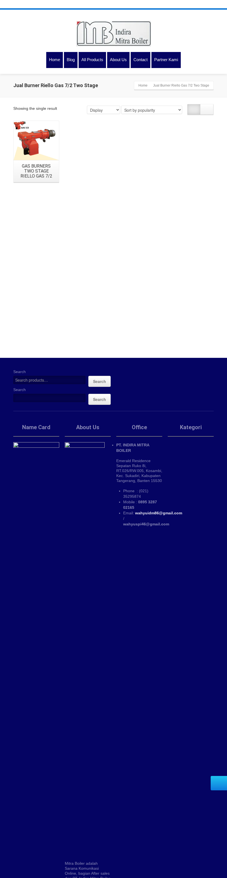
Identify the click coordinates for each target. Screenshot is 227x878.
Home (54, 59)
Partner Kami (166, 59)
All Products (92, 59)
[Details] (36, 140)
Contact (140, 59)
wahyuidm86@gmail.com (158, 513)
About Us (118, 59)
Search (19, 371)
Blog (71, 59)
